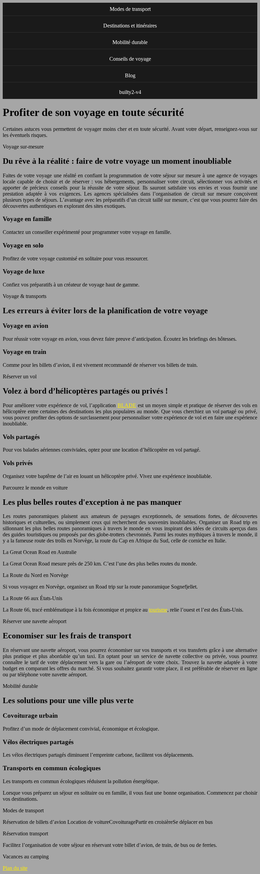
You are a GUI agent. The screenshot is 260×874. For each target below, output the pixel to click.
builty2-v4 (130, 92)
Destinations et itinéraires (130, 25)
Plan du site (15, 868)
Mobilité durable (130, 42)
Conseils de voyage (130, 59)
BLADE (126, 405)
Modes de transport (130, 9)
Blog (130, 75)
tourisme (158, 610)
